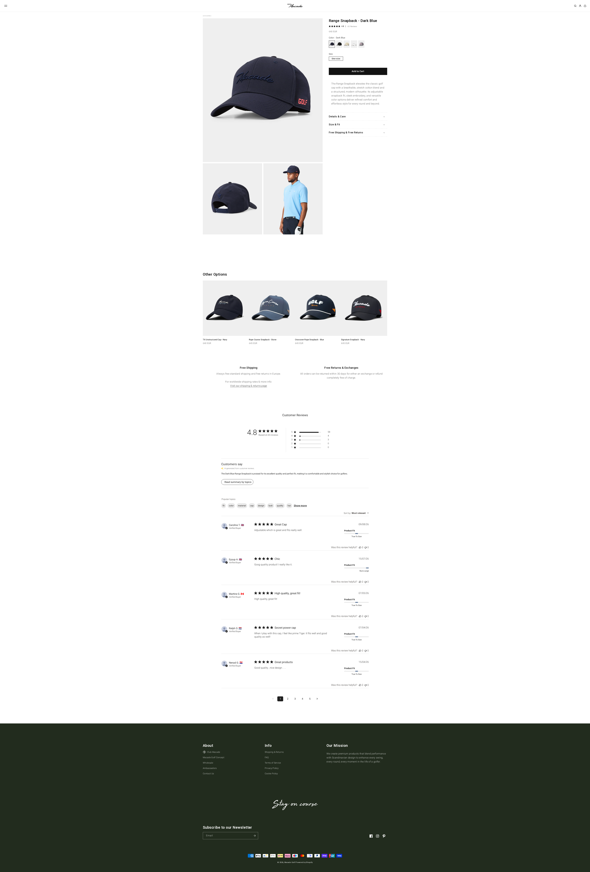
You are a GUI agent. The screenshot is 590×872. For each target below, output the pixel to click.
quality (280, 505)
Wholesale (208, 763)
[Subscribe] (254, 835)
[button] (5, 5)
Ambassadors (210, 768)
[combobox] (356, 513)
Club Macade (213, 752)
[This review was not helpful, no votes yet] (365, 547)
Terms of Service (273, 763)
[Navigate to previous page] (273, 698)
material (242, 505)
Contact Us (208, 773)
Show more (300, 505)
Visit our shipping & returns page (248, 385)
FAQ (267, 757)
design (261, 505)
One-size (336, 59)
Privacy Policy (272, 768)
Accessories (207, 16)
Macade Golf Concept (213, 757)
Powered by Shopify (304, 862)
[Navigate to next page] (317, 698)
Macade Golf (289, 862)
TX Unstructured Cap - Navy (215, 339)
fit (224, 505)
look (271, 505)
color (231, 505)
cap (252, 505)
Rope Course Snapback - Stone (262, 339)
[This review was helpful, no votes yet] (360, 547)
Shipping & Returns (274, 752)
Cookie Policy (271, 773)
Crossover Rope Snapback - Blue (309, 339)
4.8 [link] (342, 26)
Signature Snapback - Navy (353, 339)
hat (289, 505)
